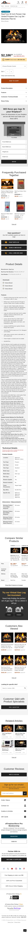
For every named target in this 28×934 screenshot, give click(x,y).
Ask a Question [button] (14, 707)
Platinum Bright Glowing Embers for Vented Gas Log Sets (7, 192)
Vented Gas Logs (13, 6)
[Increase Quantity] (11, 71)
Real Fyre (11, 269)
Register (14, 836)
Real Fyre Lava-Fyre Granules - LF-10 (20, 214)
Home (2, 6)
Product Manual (8, 282)
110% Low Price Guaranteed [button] (14, 880)
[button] (14, 247)
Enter (14, 161)
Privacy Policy (17, 922)
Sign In (14, 841)
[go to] (7, 184)
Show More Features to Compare (14, 585)
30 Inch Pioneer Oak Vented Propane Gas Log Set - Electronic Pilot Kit (15, 558)
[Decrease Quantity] (7, 71)
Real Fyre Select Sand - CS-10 (7, 214)
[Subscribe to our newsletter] (25, 793)
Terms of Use (10, 922)
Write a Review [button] (5, 21)
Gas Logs (7, 6)
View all (14, 224)
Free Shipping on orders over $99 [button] (14, 875)
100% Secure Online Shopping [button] (14, 886)
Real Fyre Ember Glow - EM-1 (21, 191)
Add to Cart (14, 80)
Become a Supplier (14, 859)
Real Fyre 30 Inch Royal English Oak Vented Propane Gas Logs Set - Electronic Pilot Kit (7, 646)
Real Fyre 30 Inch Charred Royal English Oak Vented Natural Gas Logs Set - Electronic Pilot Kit (7, 669)
